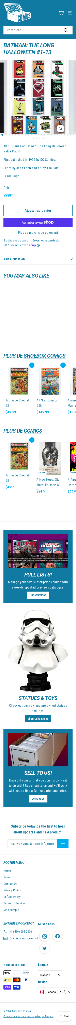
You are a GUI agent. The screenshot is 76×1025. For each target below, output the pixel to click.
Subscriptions (38, 595)
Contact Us (38, 798)
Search (7, 877)
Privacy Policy (12, 890)
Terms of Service (14, 903)
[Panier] (61, 13)
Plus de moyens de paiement (38, 233)
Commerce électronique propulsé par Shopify (28, 1016)
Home (7, 871)
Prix (6, 188)
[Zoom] (60, 128)
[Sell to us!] (38, 749)
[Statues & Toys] (38, 651)
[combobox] (38, 30)
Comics (33, 431)
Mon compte (11, 910)
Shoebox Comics (45, 356)
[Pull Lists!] (38, 551)
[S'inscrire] (63, 843)
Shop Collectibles (38, 718)
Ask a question (14, 259)
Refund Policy (11, 897)
